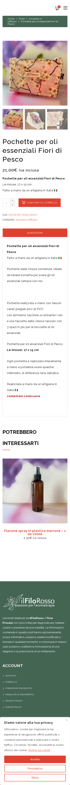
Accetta (35, 759)
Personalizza (35, 768)
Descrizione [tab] (35, 233)
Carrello (11, 682)
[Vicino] (66, 720)
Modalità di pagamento (20, 694)
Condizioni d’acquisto (19, 688)
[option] (35, 73)
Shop (22, 18)
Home (11, 18)
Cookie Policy (14, 707)
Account (11, 675)
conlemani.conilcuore (23, 396)
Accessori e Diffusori (26, 219)
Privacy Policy (14, 701)
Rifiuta (35, 777)
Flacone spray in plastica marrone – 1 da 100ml (35, 532)
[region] (35, 751)
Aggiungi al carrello (42, 202)
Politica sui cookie (39, 750)
